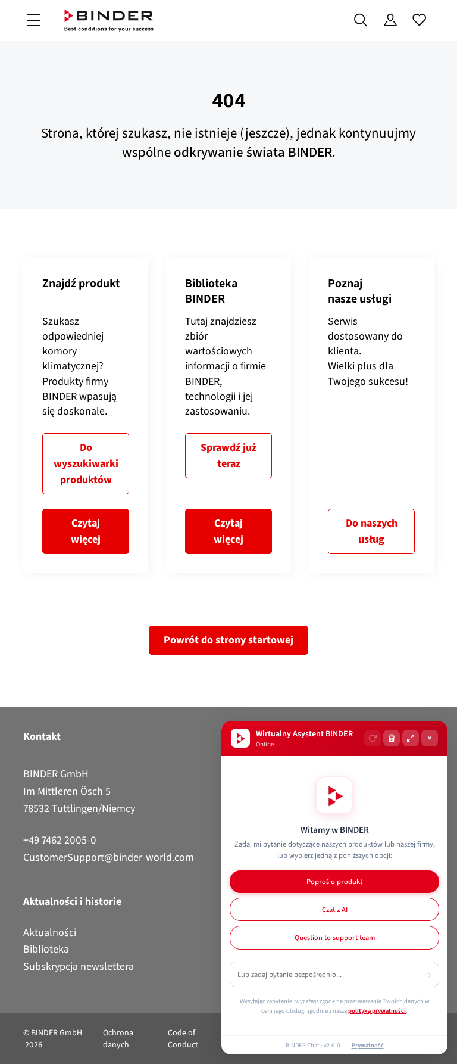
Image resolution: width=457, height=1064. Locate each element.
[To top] (12, 1048)
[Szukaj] (360, 20)
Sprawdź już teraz (228, 455)
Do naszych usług (371, 531)
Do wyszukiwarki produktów (86, 463)
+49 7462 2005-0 (59, 840)
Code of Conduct (183, 1038)
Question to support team (335, 937)
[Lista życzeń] (419, 20)
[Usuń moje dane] (391, 738)
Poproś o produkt (334, 881)
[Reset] (372, 738)
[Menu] (33, 20)
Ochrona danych (118, 1038)
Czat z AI (335, 909)
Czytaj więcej (86, 531)
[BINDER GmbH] (109, 20)
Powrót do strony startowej (228, 640)
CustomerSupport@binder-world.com (108, 857)
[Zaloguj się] (390, 20)
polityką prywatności (377, 1010)
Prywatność (368, 1045)
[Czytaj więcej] (85, 415)
